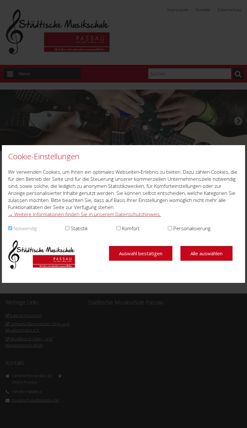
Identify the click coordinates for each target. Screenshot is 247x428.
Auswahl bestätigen (140, 253)
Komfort (131, 228)
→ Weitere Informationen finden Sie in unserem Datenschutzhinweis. (84, 214)
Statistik (79, 228)
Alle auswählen (206, 253)
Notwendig (25, 228)
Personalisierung (191, 228)
